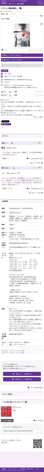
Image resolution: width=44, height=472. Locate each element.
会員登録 (21, 4)
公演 (7, 13)
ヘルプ (37, 468)
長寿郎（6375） (12, 148)
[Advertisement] (22, 460)
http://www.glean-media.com (22, 85)
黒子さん (17, 407)
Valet (22, 351)
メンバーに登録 (6, 420)
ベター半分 (5, 19)
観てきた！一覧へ (35, 193)
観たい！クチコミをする (12, 55)
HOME (2, 13)
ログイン (13, 4)
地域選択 (4, 3)
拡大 (5, 442)
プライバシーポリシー (13, 468)
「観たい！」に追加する (23, 374)
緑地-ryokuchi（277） (13, 173)
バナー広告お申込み (7, 11)
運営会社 (23, 468)
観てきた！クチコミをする (13, 60)
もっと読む (39, 117)
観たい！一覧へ (35, 163)
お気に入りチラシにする (37, 50)
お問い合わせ (30, 468)
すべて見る (39, 420)
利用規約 (3, 468)
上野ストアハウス (10, 76)
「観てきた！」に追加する (23, 379)
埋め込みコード (5, 124)
